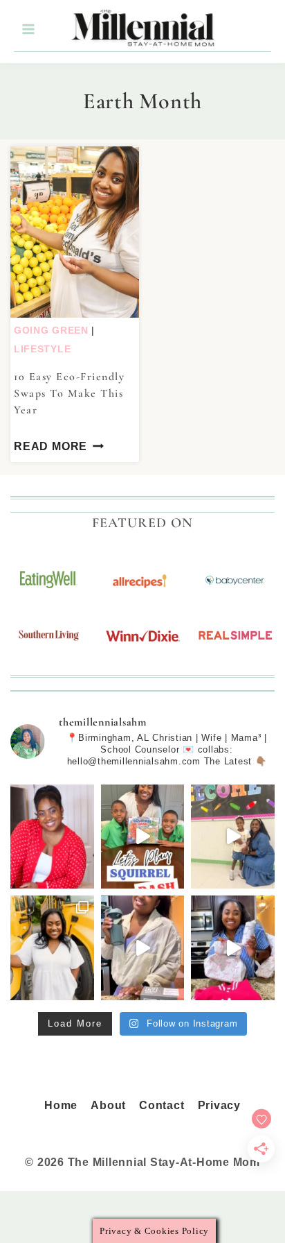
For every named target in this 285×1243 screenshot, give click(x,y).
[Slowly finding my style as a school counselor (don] (233, 837)
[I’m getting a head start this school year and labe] (233, 947)
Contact (161, 1105)
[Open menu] (28, 29)
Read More (50, 446)
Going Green (51, 330)
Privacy (219, 1105)
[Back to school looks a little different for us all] (52, 947)
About (108, 1105)
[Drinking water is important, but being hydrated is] (143, 947)
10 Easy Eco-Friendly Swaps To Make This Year (69, 393)
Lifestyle (42, 348)
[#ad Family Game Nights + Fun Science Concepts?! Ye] (143, 837)
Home (60, 1105)
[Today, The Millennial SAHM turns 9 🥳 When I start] (52, 837)
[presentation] (74, 232)
